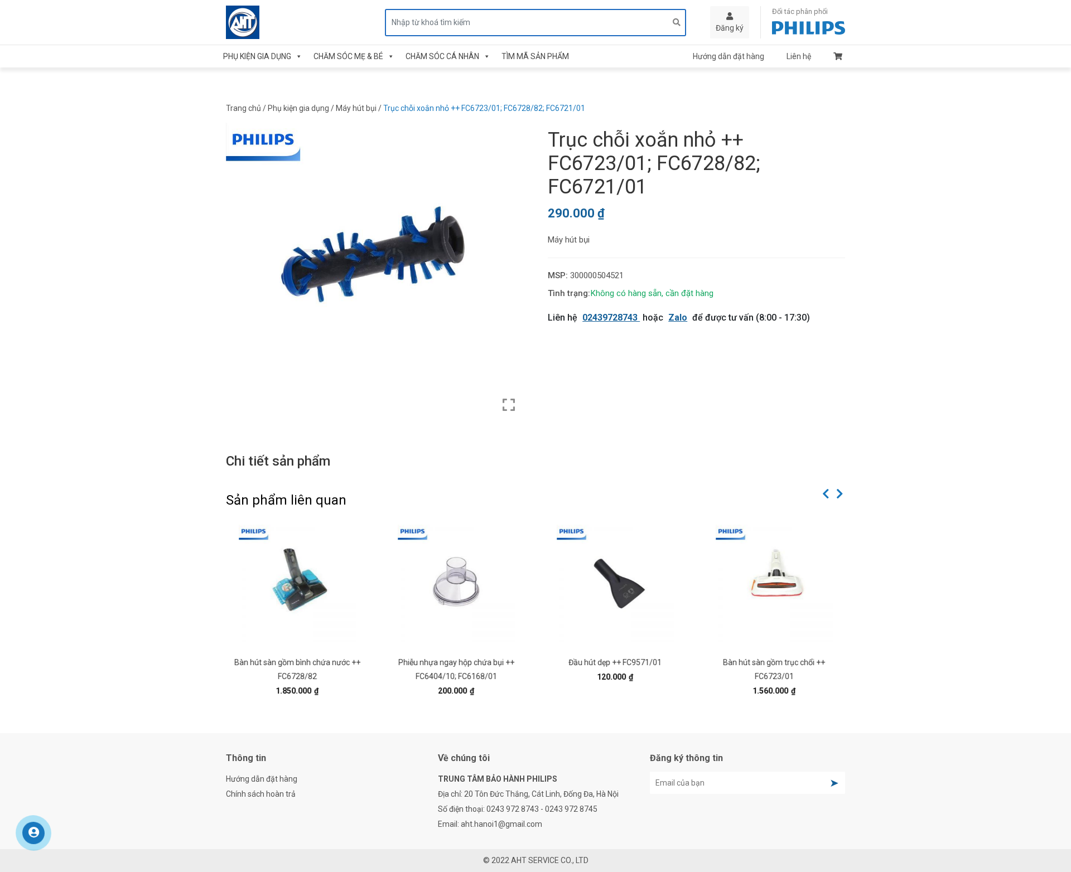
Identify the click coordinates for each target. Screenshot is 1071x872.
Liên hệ (799, 56)
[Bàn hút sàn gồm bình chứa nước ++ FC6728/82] (297, 583)
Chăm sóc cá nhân (442, 56)
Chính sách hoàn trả (261, 793)
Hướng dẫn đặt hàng (728, 56)
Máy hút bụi (356, 108)
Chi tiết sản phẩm (278, 461)
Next (839, 494)
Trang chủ (243, 108)
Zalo (677, 317)
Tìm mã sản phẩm (535, 56)
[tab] (278, 462)
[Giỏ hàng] (837, 56)
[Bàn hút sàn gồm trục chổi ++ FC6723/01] (774, 583)
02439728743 (611, 317)
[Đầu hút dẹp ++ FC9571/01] (615, 583)
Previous (825, 494)
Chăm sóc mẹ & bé (348, 56)
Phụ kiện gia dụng (257, 56)
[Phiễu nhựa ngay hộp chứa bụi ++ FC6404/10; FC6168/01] (456, 583)
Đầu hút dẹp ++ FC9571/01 (615, 662)
